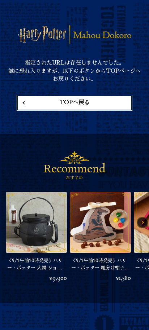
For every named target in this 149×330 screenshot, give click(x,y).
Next (142, 222)
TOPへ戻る (74, 102)
